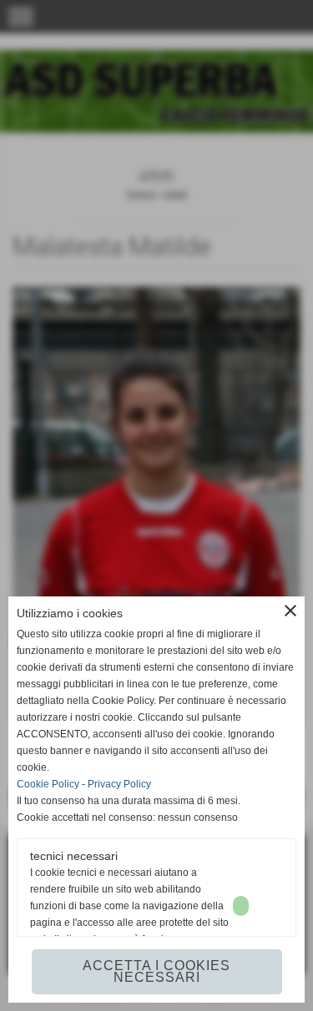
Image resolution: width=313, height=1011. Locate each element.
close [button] (290, 611)
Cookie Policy (48, 784)
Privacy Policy (119, 784)
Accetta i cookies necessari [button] (156, 971)
